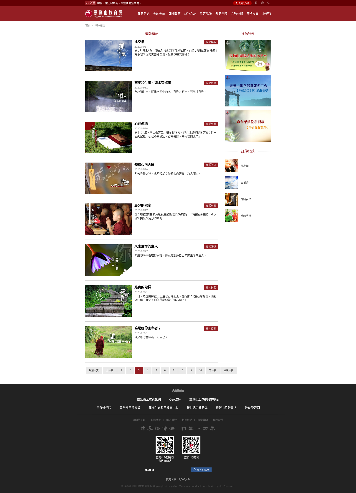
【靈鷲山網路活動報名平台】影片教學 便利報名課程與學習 (248, 55)
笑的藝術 (246, 215)
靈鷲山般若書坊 (226, 407)
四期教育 (175, 13)
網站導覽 (171, 419)
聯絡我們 (156, 419)
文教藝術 (237, 13)
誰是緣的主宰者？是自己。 (151, 337)
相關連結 (187, 419)
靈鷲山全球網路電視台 (204, 399)
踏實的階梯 (142, 287)
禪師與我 (211, 42)
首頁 (87, 25)
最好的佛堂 (142, 205)
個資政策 (218, 419)
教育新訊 (143, 13)
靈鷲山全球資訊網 (149, 399)
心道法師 (175, 399)
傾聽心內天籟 (144, 164)
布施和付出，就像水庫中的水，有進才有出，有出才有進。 (170, 91)
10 (200, 370)
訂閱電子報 (242, 3)
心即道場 (141, 124)
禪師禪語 (159, 13)
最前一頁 (94, 370)
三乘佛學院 (103, 407)
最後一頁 (228, 370)
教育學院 (221, 13)
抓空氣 (139, 42)
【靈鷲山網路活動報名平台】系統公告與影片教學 (248, 90)
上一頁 (109, 370)
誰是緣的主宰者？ (147, 328)
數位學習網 (252, 407)
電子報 (266, 13)
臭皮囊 (244, 165)
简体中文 (264, 4)
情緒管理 (246, 199)
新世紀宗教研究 (197, 407)
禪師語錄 (211, 83)
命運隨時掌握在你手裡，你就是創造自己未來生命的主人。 (170, 255)
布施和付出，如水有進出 (152, 83)
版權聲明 (202, 419)
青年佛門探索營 (130, 407)
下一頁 (212, 370)
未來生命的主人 (146, 246)
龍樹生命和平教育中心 (163, 407)
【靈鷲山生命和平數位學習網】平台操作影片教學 (248, 125)
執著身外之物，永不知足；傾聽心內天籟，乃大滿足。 (167, 173)
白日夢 (244, 182)
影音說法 (206, 13)
